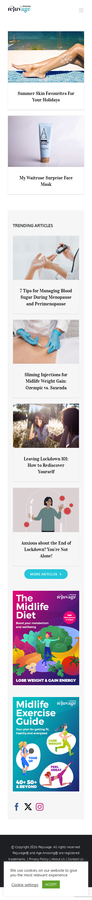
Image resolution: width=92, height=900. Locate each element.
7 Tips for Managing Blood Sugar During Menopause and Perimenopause (46, 297)
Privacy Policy (39, 859)
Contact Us (76, 859)
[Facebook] (16, 807)
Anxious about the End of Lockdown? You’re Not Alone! (46, 549)
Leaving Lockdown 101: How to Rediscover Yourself (46, 465)
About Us (58, 859)
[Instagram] (39, 807)
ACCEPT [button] (51, 884)
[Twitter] (28, 807)
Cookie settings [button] (25, 884)
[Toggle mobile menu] (81, 10)
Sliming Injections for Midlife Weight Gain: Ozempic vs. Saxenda (46, 381)
